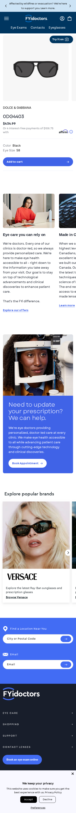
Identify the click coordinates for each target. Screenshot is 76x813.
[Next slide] (68, 552)
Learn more (67, 305)
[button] (70, 6)
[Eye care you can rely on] (29, 211)
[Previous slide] (7, 552)
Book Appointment (25, 463)
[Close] (73, 774)
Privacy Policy (53, 792)
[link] (38, 552)
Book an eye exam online (22, 759)
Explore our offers (15, 310)
